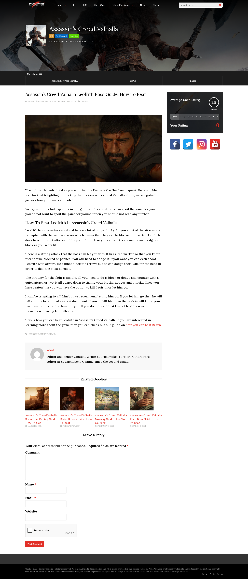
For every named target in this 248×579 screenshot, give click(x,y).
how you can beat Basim (143, 325)
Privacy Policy (170, 571)
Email (29, 498)
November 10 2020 (81, 41)
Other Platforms (121, 5)
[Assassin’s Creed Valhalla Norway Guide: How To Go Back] (107, 409)
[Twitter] (207, 574)
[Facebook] (210, 574)
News (143, 5)
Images (192, 80)
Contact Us (183, 571)
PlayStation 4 (61, 36)
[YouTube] (213, 574)
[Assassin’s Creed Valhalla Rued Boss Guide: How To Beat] (142, 409)
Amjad (30, 101)
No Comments (68, 101)
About (156, 5)
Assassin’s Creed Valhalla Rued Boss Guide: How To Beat (146, 419)
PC (74, 5)
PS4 (85, 5)
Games (59, 5)
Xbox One (99, 5)
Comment (32, 452)
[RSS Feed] (203, 574)
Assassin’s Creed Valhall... (65, 80)
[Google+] (218, 574)
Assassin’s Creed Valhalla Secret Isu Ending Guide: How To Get (41, 419)
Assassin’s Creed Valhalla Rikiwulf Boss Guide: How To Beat (76, 419)
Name (29, 484)
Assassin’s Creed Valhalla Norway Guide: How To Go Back (111, 419)
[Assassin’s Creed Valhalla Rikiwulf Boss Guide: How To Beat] (72, 409)
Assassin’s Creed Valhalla (42, 334)
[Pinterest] (222, 574)
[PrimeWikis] (37, 8)
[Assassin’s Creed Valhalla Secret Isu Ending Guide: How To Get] (37, 409)
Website (31, 511)
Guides (84, 101)
